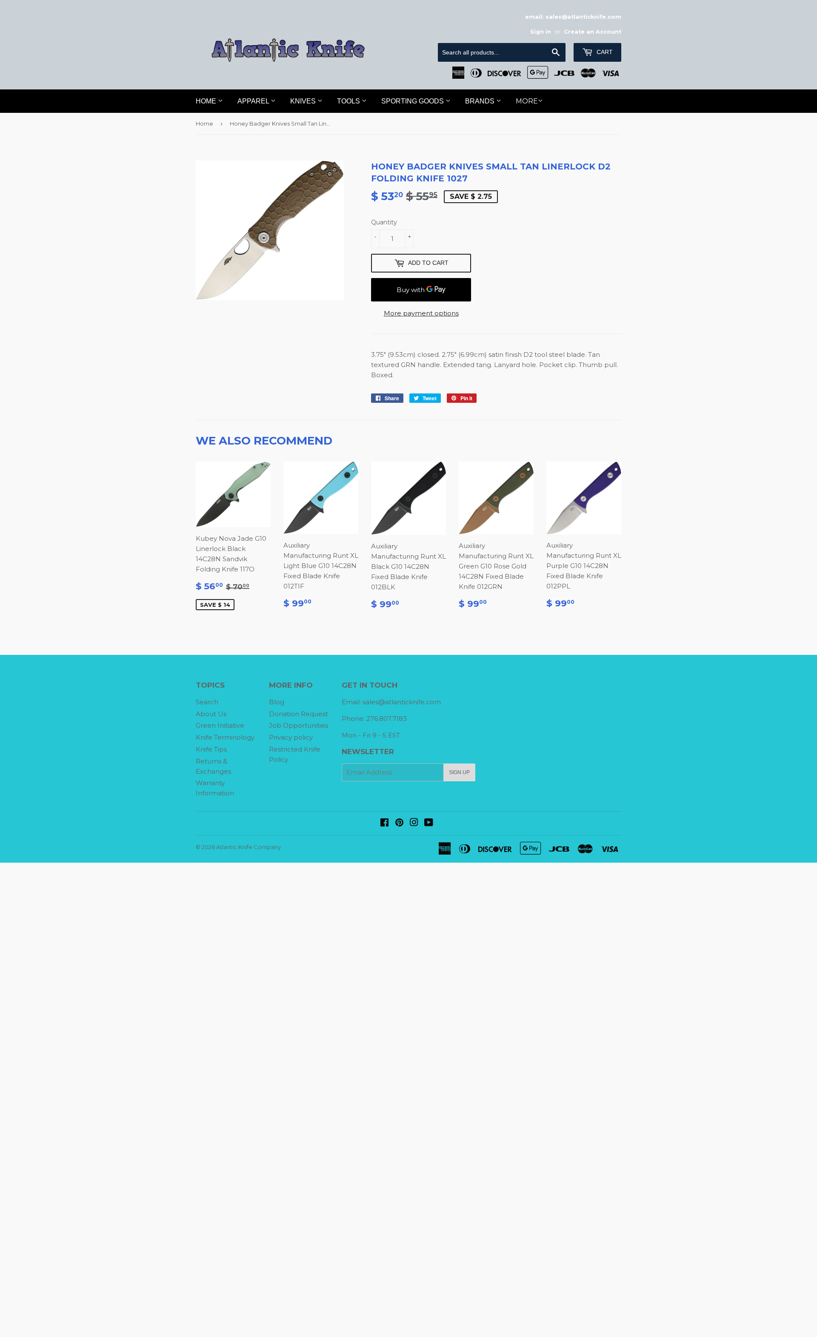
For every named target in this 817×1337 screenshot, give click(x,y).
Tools (349, 101)
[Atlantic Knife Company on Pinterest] (399, 823)
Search (207, 702)
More (527, 101)
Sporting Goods (413, 101)
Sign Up (459, 772)
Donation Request (298, 714)
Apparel (254, 101)
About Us (211, 714)
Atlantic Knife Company (248, 847)
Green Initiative (220, 725)
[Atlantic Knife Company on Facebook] (384, 823)
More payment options (421, 313)
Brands (480, 101)
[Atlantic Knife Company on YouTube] (428, 823)
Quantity (384, 222)
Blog (276, 702)
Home (207, 101)
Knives (303, 101)
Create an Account (592, 32)
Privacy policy (291, 737)
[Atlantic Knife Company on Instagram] (414, 823)
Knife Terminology (225, 737)
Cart (604, 52)
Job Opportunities (298, 725)
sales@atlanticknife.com (402, 702)
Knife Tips (211, 749)
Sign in (540, 32)
